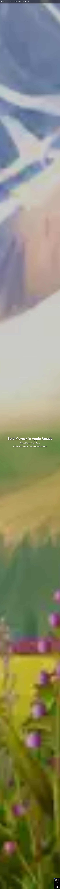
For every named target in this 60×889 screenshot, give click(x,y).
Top (7, 1)
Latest (19, 1)
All (23, 1)
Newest (15, 1)
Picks (11, 1)
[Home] (26, 2)
